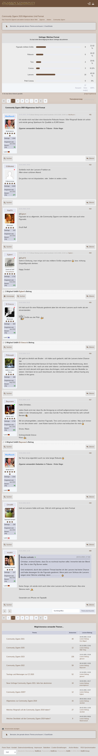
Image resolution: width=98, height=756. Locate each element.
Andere (49, 19)
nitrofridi (82, 703)
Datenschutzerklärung (25, 747)
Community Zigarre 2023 (15, 657)
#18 (90, 453)
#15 (90, 302)
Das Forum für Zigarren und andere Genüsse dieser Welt (19, 19)
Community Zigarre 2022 (15, 665)
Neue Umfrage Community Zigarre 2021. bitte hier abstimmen (29, 683)
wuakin (10, 552)
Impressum (38, 747)
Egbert (23, 214)
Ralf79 (10, 210)
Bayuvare (10, 401)
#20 (90, 551)
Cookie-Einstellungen (58, 747)
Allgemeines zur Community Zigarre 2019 (21, 701)
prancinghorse (84, 685)
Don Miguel (83, 641)
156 (72, 657)
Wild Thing (83, 650)
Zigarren (42, 19)
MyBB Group (85, 751)
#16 (90, 353)
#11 (90, 114)
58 (73, 665)
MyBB (68, 751)
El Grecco (10, 304)
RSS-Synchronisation (88, 747)
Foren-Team (6, 747)
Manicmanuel (84, 720)
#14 (90, 253)
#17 (90, 399)
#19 (90, 503)
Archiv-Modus (73, 747)
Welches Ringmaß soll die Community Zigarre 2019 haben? (28, 710)
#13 (90, 209)
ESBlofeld (10, 166)
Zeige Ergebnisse (90, 93)
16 (73, 701)
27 (73, 710)
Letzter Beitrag (84, 639)
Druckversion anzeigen (12, 728)
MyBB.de (38, 751)
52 (73, 674)
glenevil (82, 659)
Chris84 (10, 505)
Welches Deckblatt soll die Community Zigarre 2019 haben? (28, 719)
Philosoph (10, 355)
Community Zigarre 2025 (15, 648)
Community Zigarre (59, 19)
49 (73, 639)
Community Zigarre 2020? (15, 692)
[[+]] (4, 291)
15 (36, 101)
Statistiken (46, 747)
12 (73, 648)
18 (73, 683)
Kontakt (14, 747)
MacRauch (71, 114)
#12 (90, 164)
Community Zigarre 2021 (15, 639)
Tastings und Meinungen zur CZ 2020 (20, 674)
